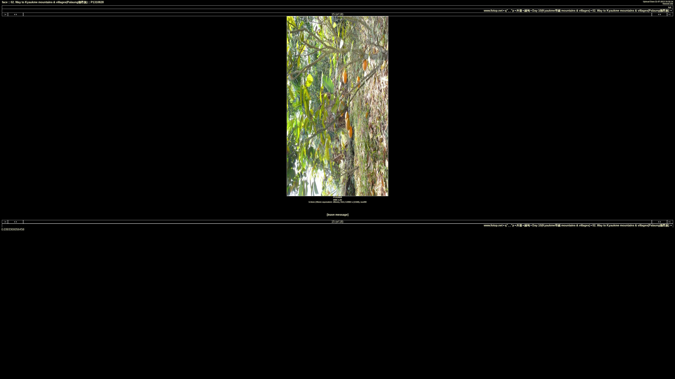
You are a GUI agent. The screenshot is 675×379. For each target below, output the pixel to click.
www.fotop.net (493, 10)
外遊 (519, 10)
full (669, 7)
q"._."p (509, 10)
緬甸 (527, 10)
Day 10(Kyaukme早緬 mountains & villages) (561, 10)
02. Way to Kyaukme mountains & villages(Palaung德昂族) (630, 10)
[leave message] (337, 214)
